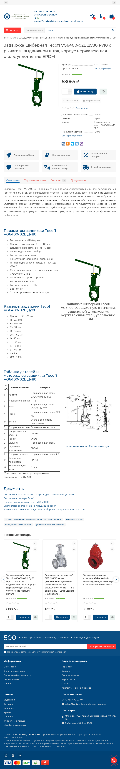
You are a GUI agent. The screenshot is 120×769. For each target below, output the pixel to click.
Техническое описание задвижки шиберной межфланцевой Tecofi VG (44, 509)
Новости (8, 683)
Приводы (9, 716)
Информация (12, 661)
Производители (70, 675)
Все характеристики (72, 135)
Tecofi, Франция (102, 68)
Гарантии (67, 666)
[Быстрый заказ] (103, 92)
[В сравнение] (35, 549)
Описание (13, 180)
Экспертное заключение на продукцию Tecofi (30, 505)
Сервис (66, 671)
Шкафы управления (15, 725)
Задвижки (9, 699)
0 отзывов (82, 108)
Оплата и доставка (14, 671)
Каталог (9, 694)
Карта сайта (68, 679)
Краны (7, 712)
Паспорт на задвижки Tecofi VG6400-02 (26, 502)
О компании (10, 666)
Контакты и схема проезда (76, 688)
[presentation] (4, 579)
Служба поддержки (75, 661)
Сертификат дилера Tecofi (19, 498)
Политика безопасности (17, 675)
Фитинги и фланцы (14, 721)
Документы (78, 180)
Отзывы (58, 180)
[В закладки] (35, 543)
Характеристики (35, 180)
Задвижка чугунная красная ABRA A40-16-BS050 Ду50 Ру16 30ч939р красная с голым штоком (98, 580)
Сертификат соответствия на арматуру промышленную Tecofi (39, 494)
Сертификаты (11, 679)
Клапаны (9, 708)
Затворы (8, 704)
